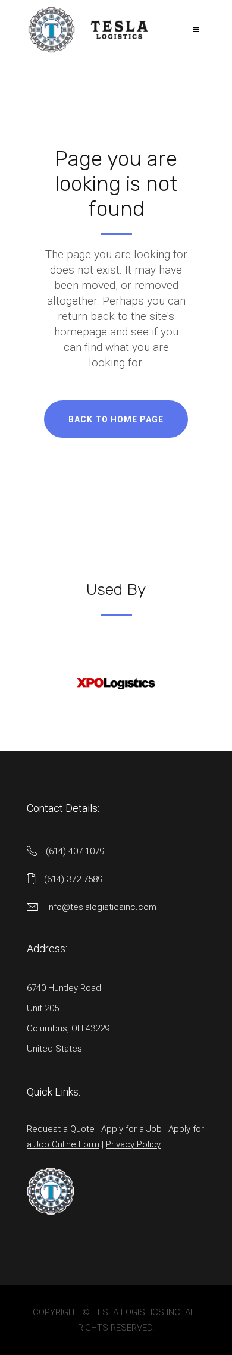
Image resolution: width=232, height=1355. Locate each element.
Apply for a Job (131, 1129)
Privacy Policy (133, 1144)
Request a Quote (61, 1129)
